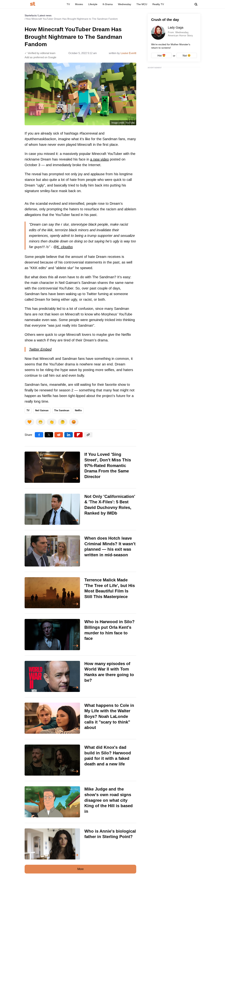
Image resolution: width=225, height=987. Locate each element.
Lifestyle (92, 4)
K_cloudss (65, 247)
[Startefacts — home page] (32, 4)
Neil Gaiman (42, 410)
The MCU (141, 4)
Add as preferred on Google (40, 57)
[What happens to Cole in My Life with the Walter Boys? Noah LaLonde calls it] (80, 718)
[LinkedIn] (68, 434)
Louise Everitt (128, 53)
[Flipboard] (78, 434)
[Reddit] (58, 434)
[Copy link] (88, 434)
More (80, 869)
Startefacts (31, 15)
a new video (99, 159)
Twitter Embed (40, 349)
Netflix (78, 410)
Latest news (45, 15)
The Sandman (61, 410)
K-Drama (108, 4)
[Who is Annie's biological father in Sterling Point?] (80, 844)
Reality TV (158, 4)
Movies (79, 4)
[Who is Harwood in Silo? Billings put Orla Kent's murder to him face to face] (80, 634)
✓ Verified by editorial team (40, 53)
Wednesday (124, 4)
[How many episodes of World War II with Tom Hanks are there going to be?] (80, 676)
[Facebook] (39, 434)
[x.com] (49, 434)
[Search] (196, 4)
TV (68, 4)
